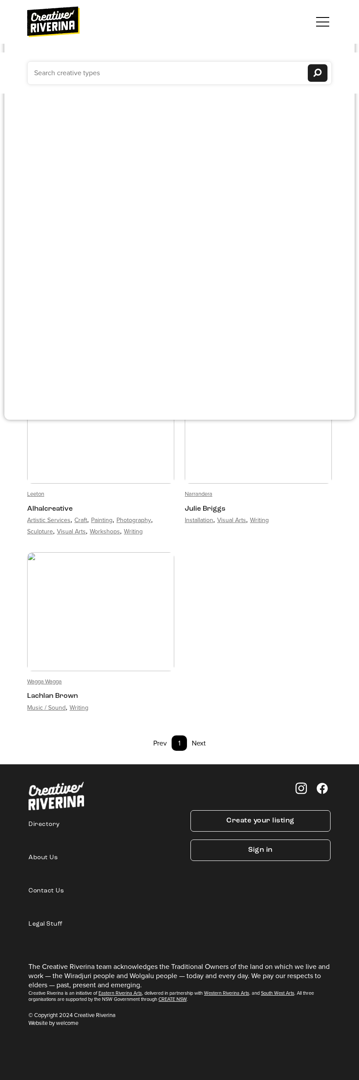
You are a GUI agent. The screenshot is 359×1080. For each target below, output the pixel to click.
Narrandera (198, 494)
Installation (199, 520)
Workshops (105, 531)
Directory (44, 824)
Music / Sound (46, 707)
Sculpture (40, 531)
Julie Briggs (205, 508)
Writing (133, 531)
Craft (80, 520)
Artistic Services (48, 520)
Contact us (46, 891)
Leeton (35, 494)
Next (199, 743)
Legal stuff (45, 924)
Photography (133, 520)
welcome (67, 1023)
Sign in (260, 850)
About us (43, 857)
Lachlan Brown (52, 696)
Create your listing (260, 820)
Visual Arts (71, 531)
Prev (160, 743)
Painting (102, 520)
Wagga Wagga (44, 681)
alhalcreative (50, 508)
